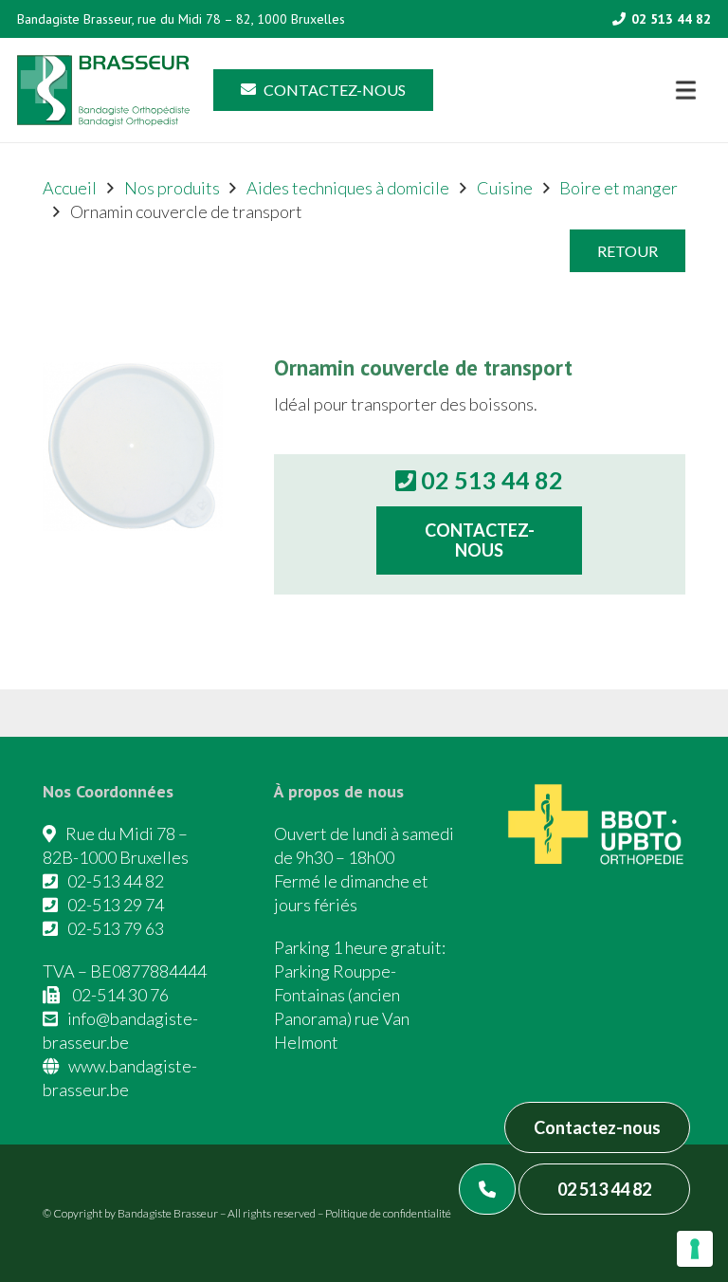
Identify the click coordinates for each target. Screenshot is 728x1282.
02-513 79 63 (115, 928)
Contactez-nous (597, 1127)
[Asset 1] (103, 90)
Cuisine (505, 187)
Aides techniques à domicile (347, 187)
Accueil (70, 187)
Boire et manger (618, 187)
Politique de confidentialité (388, 1213)
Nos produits (172, 187)
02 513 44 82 (604, 1189)
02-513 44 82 (115, 880)
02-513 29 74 (115, 904)
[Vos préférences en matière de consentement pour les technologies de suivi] (695, 1249)
